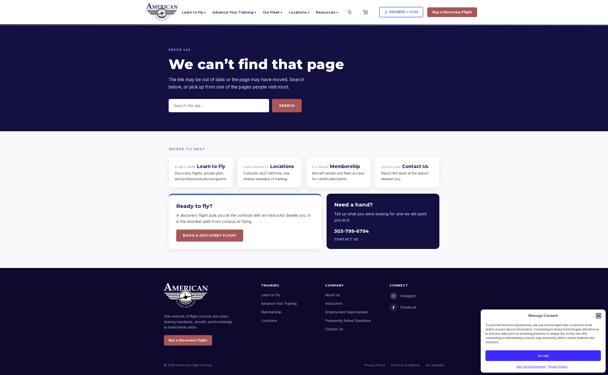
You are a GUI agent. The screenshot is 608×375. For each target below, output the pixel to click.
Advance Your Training (232, 12)
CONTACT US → (348, 239)
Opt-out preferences (531, 366)
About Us (332, 295)
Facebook (408, 307)
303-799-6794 (351, 231)
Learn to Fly (192, 12)
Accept (543, 356)
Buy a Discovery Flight (452, 12)
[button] (598, 315)
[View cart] (366, 12)
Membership (271, 312)
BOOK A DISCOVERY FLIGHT (210, 235)
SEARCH (286, 105)
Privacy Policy (558, 366)
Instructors (333, 303)
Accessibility (435, 365)
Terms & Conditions (405, 365)
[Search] (350, 12)
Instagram (408, 296)
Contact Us (334, 329)
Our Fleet (271, 12)
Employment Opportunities (346, 312)
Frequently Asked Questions (348, 321)
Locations (298, 12)
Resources (325, 12)
